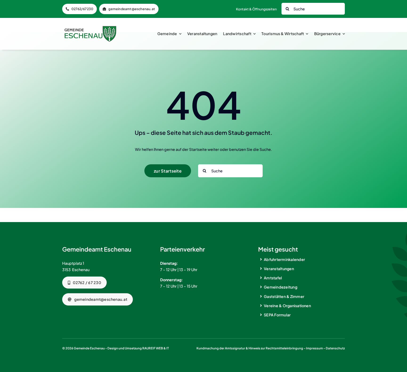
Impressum (314, 348)
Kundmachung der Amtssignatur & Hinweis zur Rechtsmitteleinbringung (249, 348)
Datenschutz (335, 348)
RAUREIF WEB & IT (155, 348)
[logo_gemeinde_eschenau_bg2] (90, 27)
